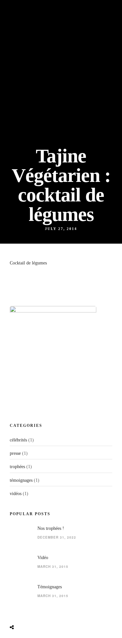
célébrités (18, 440)
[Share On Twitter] (28, 612)
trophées (17, 466)
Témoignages (49, 586)
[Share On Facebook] (18, 612)
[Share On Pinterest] (38, 612)
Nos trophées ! (50, 528)
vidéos (15, 493)
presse (15, 453)
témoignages (21, 480)
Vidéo (42, 557)
